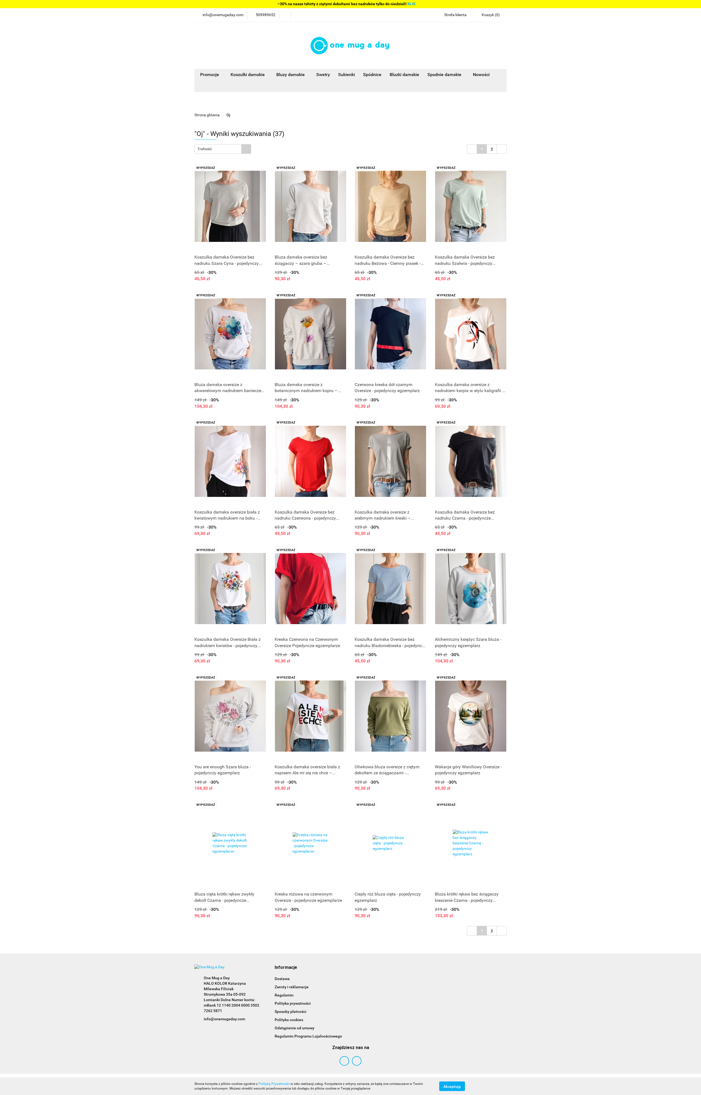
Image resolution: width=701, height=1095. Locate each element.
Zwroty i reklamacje (292, 987)
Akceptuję (452, 1086)
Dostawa (282, 979)
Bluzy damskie (291, 74)
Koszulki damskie (248, 74)
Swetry (323, 74)
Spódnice (372, 74)
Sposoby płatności (290, 1011)
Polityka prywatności (293, 1003)
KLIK (411, 4)
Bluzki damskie (404, 74)
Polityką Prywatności (274, 1084)
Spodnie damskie (444, 74)
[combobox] (222, 149)
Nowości (481, 74)
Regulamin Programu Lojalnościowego (308, 1036)
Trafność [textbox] (204, 149)
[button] (286, 967)
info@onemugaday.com (224, 1019)
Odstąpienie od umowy (294, 1028)
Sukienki (346, 74)
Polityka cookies (289, 1020)
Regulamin (284, 995)
